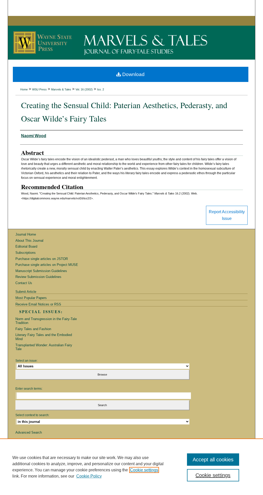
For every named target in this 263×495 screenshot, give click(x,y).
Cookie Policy (89, 476)
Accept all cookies (213, 459)
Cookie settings (144, 470)
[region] (131, 466)
